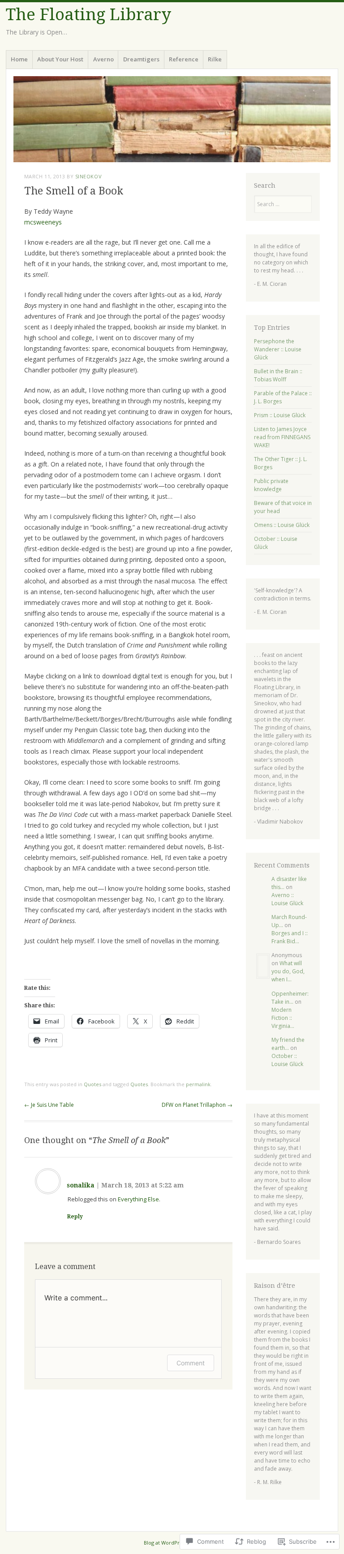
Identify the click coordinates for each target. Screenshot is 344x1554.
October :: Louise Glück (287, 1060)
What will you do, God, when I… (288, 971)
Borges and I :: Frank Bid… (289, 937)
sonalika (81, 1185)
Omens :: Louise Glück (282, 525)
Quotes (92, 1084)
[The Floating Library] (172, 119)
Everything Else (138, 1199)
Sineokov (88, 176)
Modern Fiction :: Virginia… (282, 1018)
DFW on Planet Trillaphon (197, 1105)
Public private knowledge (271, 485)
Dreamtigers (141, 59)
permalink (198, 1084)
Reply (75, 1216)
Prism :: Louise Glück (279, 415)
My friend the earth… (288, 1044)
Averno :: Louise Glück (287, 899)
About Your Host (60, 59)
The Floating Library (88, 14)
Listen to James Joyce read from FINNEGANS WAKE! (282, 437)
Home (19, 59)
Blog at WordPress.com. (172, 1542)
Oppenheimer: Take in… (290, 998)
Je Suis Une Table (49, 1105)
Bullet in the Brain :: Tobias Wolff (278, 375)
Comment (190, 1363)
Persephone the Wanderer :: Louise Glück (277, 349)
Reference (183, 59)
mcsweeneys (43, 222)
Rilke (215, 59)
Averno (103, 59)
